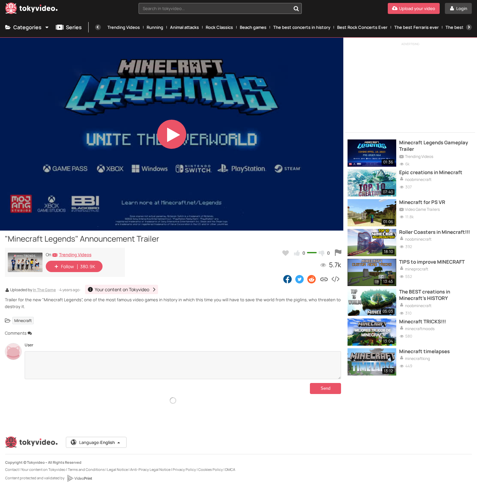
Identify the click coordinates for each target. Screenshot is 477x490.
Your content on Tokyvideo (43, 469)
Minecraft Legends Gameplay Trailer (433, 145)
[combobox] (220, 8)
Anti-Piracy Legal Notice (150, 469)
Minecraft (23, 320)
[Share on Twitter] (299, 279)
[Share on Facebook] (287, 279)
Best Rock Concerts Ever (362, 27)
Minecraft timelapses (424, 351)
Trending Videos (123, 27)
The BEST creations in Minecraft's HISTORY (424, 295)
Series (74, 27)
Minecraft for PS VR (422, 202)
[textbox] (214, 8)
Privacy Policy (184, 469)
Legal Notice (117, 469)
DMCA (230, 469)
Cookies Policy (210, 469)
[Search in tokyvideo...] (296, 8)
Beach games (253, 27)
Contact (12, 469)
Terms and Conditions (86, 469)
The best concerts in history (301, 27)
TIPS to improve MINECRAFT (432, 262)
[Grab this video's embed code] (335, 279)
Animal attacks (184, 27)
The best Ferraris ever (416, 27)
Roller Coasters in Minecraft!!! (434, 232)
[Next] (469, 27)
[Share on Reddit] (312, 279)
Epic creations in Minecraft (430, 172)
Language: (97, 442)
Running (155, 27)
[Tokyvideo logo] (31, 10)
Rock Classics (219, 27)
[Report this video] (338, 252)
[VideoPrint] (79, 478)
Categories (27, 27)
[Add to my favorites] (285, 252)
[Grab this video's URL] (324, 279)
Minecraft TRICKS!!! (422, 321)
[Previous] (98, 27)
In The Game (44, 290)
